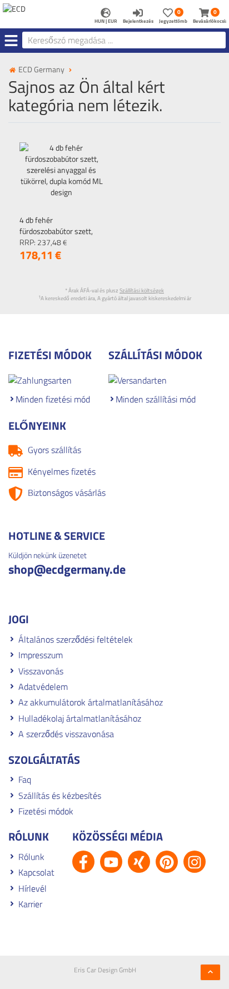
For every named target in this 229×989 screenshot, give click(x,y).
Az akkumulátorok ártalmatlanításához (90, 702)
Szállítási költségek (142, 290)
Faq (24, 779)
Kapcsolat (36, 872)
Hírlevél (32, 888)
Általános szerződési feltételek (75, 639)
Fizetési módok (45, 811)
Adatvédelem (43, 686)
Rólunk (31, 856)
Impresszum (40, 655)
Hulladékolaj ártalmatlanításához (79, 718)
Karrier (30, 904)
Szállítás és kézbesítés (59, 795)
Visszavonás (40, 671)
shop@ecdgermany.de (67, 569)
